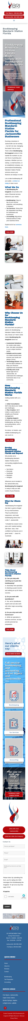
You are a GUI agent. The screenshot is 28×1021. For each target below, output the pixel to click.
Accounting (7, 982)
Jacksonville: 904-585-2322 (14, 17)
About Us (6, 966)
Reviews (6, 968)
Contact (6, 971)
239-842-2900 (17, 947)
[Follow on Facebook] (5, 1008)
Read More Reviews (13, 653)
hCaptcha (6, 891)
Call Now (9, 232)
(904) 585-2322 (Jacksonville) (14, 830)
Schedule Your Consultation (14, 794)
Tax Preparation (8, 979)
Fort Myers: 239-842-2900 (14, 13)
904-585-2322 (18, 944)
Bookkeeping (8, 976)
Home (6, 963)
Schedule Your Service (14, 89)
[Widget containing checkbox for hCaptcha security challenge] (15, 897)
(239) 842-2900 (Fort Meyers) (14, 836)
